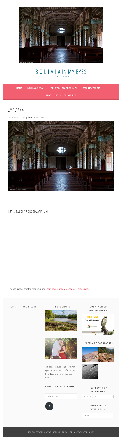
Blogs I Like (52, 95)
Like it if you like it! (24, 306)
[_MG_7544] (61, 189)
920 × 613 (40, 118)
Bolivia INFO (70, 95)
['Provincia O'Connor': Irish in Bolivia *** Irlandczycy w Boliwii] (106, 355)
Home (19, 88)
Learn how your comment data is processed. (67, 288)
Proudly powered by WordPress (43, 432)
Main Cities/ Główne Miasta (63, 88)
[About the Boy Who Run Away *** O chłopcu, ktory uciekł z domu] (90, 355)
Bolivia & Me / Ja (35, 88)
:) (49, 406)
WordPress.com (86, 432)
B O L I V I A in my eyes (61, 71)
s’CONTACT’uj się (91, 88)
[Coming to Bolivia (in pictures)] (90, 372)
